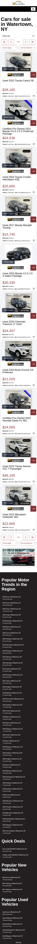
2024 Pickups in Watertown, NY (12, 640)
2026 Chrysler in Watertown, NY (12, 808)
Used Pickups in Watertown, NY (12, 919)
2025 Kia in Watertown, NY (10, 742)
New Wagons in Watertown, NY (12, 890)
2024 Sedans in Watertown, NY (12, 784)
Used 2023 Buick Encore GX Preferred (18, 371)
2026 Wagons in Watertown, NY (12, 730)
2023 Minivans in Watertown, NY (12, 814)
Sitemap (18, 942)
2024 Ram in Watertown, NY (11, 718)
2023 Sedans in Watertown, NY (12, 754)
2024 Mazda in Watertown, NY (12, 694)
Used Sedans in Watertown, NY (12, 925)
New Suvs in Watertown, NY (11, 878)
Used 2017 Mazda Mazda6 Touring (17, 226)
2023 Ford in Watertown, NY (11, 736)
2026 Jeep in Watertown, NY (11, 616)
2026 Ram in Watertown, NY (11, 628)
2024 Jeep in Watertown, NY (11, 682)
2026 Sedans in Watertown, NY (12, 790)
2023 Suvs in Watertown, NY (11, 604)
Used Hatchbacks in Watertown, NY (13, 931)
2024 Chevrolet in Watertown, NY (13, 646)
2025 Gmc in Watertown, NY (11, 766)
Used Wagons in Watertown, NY (12, 937)
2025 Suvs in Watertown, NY (11, 634)
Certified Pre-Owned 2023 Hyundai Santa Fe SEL (16, 419)
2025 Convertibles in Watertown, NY (14, 832)
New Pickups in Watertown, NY (12, 884)
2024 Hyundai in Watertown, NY (12, 664)
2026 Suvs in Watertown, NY (11, 610)
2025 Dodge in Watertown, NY (12, 760)
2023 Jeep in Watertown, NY (11, 670)
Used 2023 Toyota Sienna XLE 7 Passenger (16, 467)
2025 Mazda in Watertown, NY (12, 772)
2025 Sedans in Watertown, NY (12, 706)
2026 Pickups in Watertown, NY (12, 622)
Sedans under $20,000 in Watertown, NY (15, 856)
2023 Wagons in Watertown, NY (12, 826)
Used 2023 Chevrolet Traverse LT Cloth (13, 322)
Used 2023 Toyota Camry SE (18, 80)
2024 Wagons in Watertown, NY (12, 748)
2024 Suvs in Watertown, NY (11, 598)
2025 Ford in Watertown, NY (11, 712)
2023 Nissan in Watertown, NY (12, 658)
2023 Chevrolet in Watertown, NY (13, 700)
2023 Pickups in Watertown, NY (12, 652)
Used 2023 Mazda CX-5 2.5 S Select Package (17, 274)
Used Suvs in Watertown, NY (11, 913)
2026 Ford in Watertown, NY (11, 796)
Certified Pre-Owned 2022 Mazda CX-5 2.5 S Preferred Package (17, 131)
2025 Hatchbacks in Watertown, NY (13, 820)
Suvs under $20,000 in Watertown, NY (14, 850)
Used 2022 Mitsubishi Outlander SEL (14, 515)
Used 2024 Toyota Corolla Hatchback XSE (16, 178)
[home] (18, 3)
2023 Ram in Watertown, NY (11, 724)
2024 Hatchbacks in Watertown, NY (13, 778)
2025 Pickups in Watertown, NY (12, 676)
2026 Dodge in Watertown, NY (12, 688)
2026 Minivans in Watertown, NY (12, 802)
